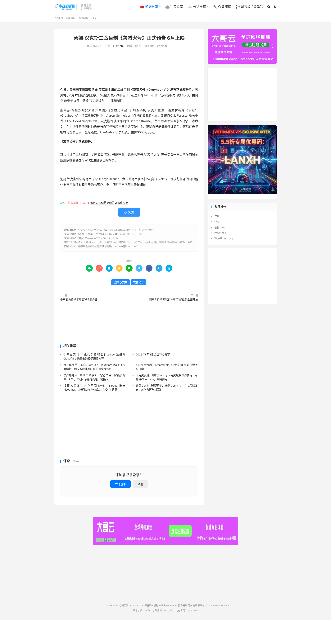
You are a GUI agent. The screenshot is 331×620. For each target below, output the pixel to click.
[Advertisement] (129, 67)
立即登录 (120, 484)
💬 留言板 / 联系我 (249, 7)
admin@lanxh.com (219, 605)
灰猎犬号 (138, 282)
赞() (162, 45)
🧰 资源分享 (149, 7)
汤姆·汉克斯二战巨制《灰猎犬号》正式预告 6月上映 (129, 38)
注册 (140, 484)
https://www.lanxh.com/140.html (98, 238)
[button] (273, 46)
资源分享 (83, 17)
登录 (217, 221)
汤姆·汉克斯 (120, 282)
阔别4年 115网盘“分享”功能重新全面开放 (173, 299)
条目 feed (220, 227)
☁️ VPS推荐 (197, 7)
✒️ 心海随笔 (222, 7)
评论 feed (220, 232)
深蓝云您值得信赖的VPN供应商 (109, 202)
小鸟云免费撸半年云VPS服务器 (78, 299)
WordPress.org (223, 238)
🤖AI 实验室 (174, 7)
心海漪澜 (65, 7)
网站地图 (192, 605)
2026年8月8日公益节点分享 (153, 354)
